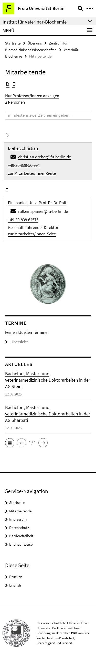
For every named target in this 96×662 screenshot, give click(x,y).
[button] (9, 443)
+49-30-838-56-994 (24, 165)
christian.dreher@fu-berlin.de (44, 157)
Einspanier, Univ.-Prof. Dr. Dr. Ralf (37, 202)
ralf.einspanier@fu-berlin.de (43, 211)
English (15, 585)
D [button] (7, 83)
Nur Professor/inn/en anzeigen (32, 95)
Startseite (12, 43)
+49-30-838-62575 (23, 220)
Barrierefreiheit (21, 535)
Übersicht (19, 342)
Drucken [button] (15, 576)
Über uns (35, 43)
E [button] (13, 83)
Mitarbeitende (20, 511)
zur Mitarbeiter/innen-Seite (32, 173)
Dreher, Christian (23, 148)
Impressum (18, 519)
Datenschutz (19, 527)
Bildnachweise (21, 544)
